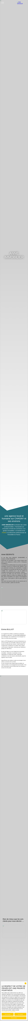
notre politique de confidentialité (8, 1011)
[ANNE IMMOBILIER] (22, 2)
